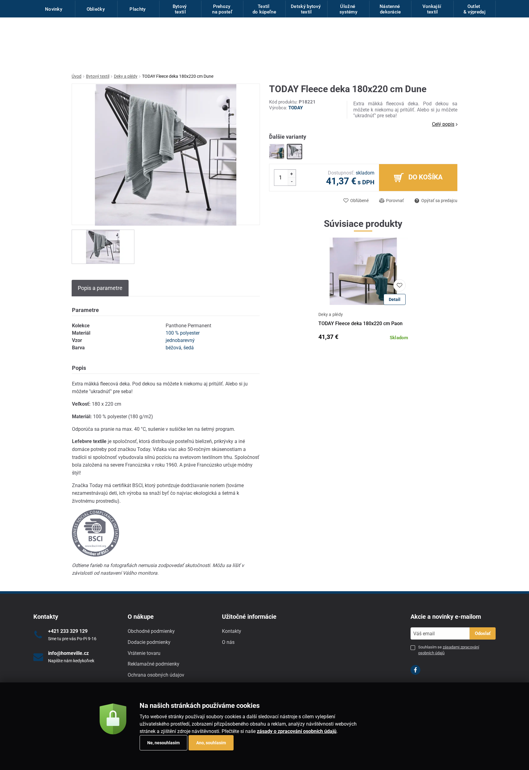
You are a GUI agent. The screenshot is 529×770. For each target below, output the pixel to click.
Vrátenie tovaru (144, 653)
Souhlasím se (448, 650)
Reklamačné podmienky (153, 664)
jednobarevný (180, 340)
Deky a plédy (125, 76)
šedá (188, 348)
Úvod (76, 76)
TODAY (295, 108)
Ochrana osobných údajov (156, 675)
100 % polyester (183, 333)
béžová (173, 348)
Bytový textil (97, 76)
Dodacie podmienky (149, 642)
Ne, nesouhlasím (163, 742)
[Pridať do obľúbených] (399, 285)
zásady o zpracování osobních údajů (296, 731)
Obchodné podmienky (151, 631)
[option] (103, 247)
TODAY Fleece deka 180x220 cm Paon (360, 323)
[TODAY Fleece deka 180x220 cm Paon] (276, 151)
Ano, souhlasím (211, 742)
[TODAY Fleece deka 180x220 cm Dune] (294, 151)
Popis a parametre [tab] (100, 288)
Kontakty (231, 631)
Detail (394, 299)
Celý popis (443, 124)
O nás (228, 642)
